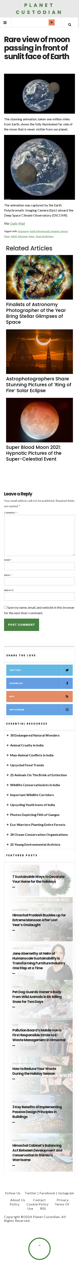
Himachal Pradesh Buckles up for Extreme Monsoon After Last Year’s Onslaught (39, 920)
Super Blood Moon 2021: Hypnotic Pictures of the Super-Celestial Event (34, 453)
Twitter (14, 670)
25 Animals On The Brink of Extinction (38, 775)
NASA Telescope (19, 236)
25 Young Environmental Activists (35, 844)
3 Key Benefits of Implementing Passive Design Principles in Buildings (37, 1112)
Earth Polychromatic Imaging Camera (48, 231)
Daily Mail (17, 223)
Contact (39, 1200)
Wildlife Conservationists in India (35, 785)
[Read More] (14, 887)
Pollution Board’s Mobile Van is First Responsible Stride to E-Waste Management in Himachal (38, 1035)
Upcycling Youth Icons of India (32, 805)
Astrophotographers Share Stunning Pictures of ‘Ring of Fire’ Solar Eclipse (38, 385)
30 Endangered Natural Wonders (35, 735)
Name (8, 560)
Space (31, 236)
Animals (17, 987)
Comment (11, 513)
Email (8, 575)
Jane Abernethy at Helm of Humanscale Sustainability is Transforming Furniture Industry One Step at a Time (38, 960)
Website (9, 590)
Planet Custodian (39, 9)
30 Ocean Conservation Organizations (39, 834)
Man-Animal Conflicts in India (31, 755)
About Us (17, 1200)
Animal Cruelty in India (27, 745)
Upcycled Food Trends (27, 765)
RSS (11, 696)
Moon (7, 236)
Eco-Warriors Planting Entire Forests (37, 824)
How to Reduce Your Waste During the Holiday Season (34, 1071)
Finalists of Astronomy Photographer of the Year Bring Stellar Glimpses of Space (36, 313)
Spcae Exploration (44, 236)
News (15, 1025)
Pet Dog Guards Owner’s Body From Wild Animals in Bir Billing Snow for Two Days (37, 997)
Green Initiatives (22, 871)
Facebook (16, 683)
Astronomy (23, 231)
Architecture (21, 1102)
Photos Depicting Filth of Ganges (35, 815)
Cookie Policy (38, 1204)
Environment (20, 910)
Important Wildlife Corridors (32, 795)
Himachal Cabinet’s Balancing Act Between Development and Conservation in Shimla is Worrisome (37, 1152)
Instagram (16, 709)
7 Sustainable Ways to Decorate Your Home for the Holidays (38, 879)
